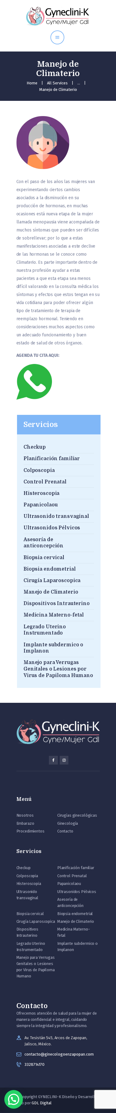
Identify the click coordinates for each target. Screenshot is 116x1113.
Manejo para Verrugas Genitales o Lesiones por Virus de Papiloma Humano (58, 669)
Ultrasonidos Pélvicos (52, 528)
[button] (13, 1099)
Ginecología (67, 823)
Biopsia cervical (44, 557)
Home (32, 83)
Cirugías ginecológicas (77, 815)
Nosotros (25, 815)
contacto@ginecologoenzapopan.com (59, 1054)
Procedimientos (30, 831)
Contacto (65, 831)
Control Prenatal (45, 482)
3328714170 (34, 1064)
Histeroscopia (41, 493)
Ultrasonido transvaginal (56, 516)
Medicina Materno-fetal (54, 615)
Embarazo (25, 823)
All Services (57, 83)
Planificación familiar (52, 458)
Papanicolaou (41, 505)
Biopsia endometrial (50, 569)
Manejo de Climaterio (51, 592)
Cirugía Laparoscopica (52, 580)
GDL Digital (42, 1103)
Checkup (35, 447)
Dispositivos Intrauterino (57, 603)
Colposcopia (39, 470)
